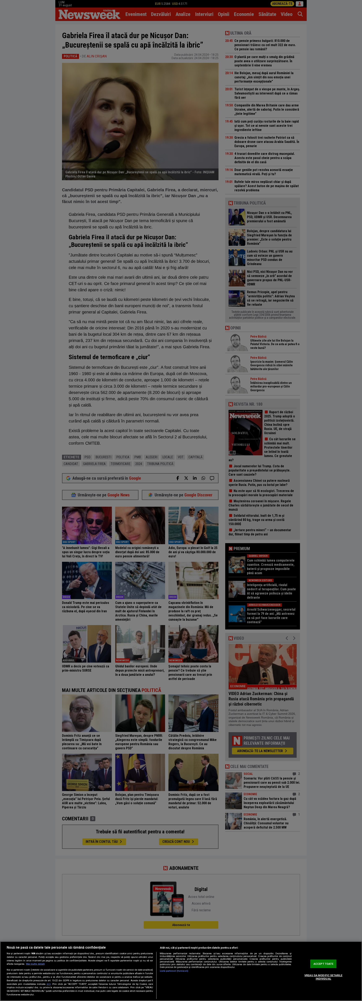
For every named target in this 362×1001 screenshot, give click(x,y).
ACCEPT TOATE (323, 963)
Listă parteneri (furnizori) (174, 971)
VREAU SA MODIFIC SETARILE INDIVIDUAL (323, 977)
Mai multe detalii (35, 964)
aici (49, 984)
